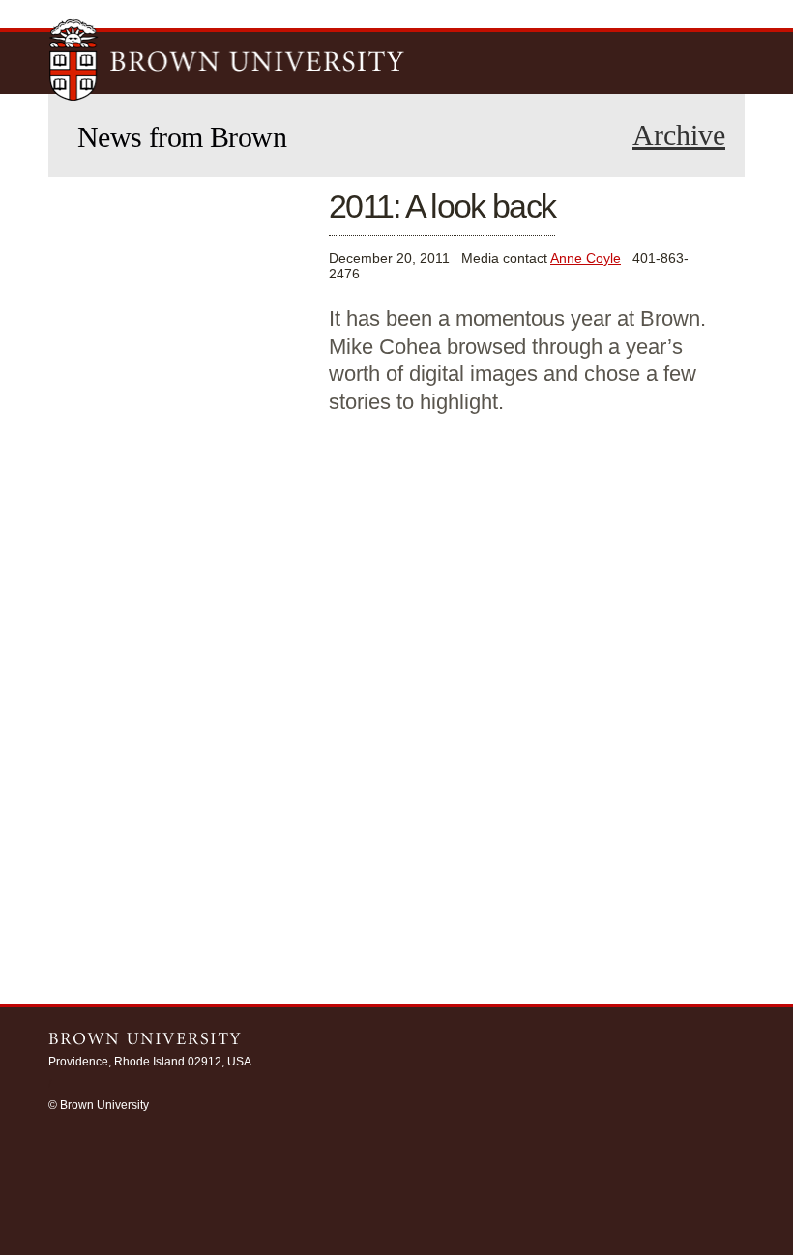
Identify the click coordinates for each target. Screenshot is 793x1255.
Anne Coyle (585, 258)
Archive (678, 135)
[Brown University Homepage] (227, 61)
